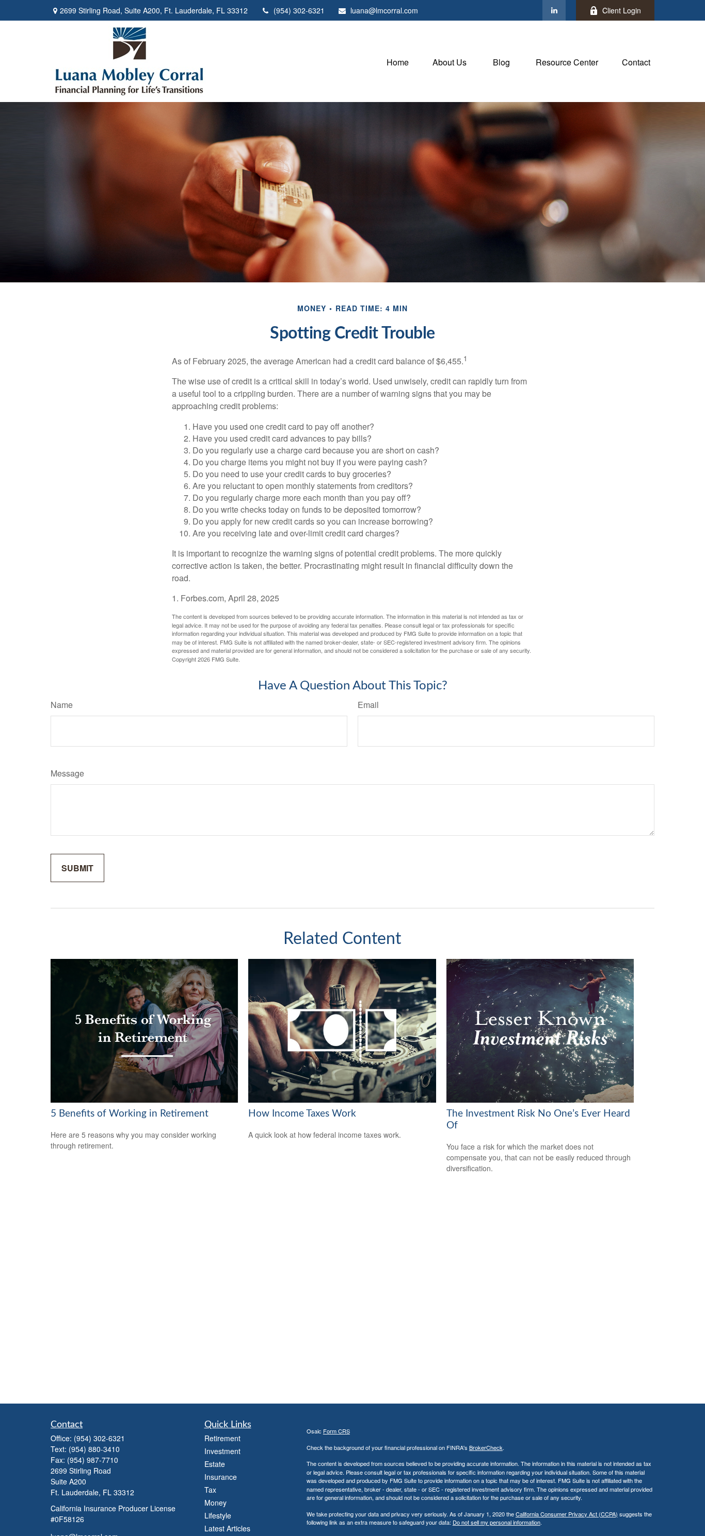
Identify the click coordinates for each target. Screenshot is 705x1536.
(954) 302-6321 (299, 10)
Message (67, 773)
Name (62, 705)
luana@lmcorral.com (384, 10)
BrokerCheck (486, 1447)
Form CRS (336, 1431)
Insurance (220, 1477)
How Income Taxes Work (302, 1114)
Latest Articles (227, 1528)
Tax (210, 1489)
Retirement (222, 1438)
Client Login (621, 10)
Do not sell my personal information (496, 1522)
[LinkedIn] (554, 10)
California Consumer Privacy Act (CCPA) (567, 1514)
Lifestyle (217, 1515)
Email (368, 705)
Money (215, 1502)
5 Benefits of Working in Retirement (130, 1114)
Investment (222, 1451)
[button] (397, 61)
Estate (214, 1464)
